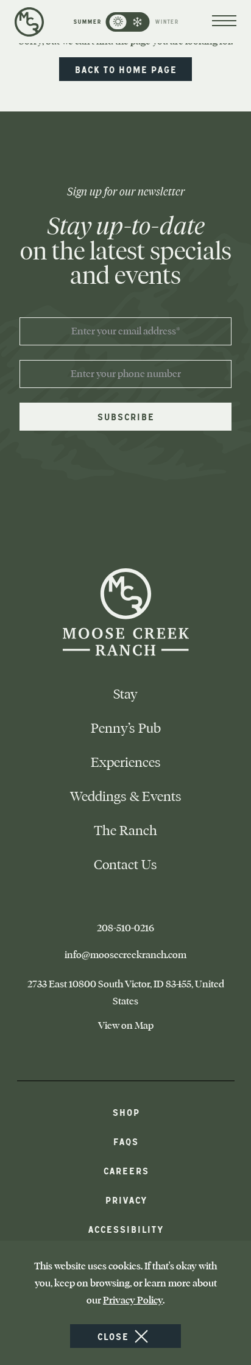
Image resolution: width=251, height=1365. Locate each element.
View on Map (143, 1026)
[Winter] (137, 22)
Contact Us (125, 864)
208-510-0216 (148, 928)
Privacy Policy (133, 1300)
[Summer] (118, 22)
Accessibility (125, 1229)
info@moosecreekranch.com (149, 955)
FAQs (125, 1141)
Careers (126, 1170)
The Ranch (125, 830)
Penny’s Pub (126, 728)
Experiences (126, 762)
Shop (126, 1112)
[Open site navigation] (224, 22)
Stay (125, 694)
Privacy (126, 1200)
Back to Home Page (125, 69)
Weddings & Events (126, 796)
